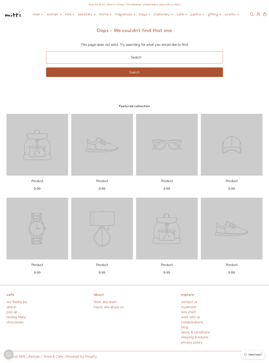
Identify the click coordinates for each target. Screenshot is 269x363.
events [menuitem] (230, 14)
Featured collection (134, 106)
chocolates (15, 322)
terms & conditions (195, 332)
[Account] (258, 14)
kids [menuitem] (68, 14)
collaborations (192, 322)
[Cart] (264, 14)
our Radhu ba (16, 302)
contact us (189, 302)
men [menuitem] (36, 14)
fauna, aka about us (109, 307)
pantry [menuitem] (196, 14)
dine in (11, 307)
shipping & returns (195, 337)
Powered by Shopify (81, 356)
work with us (190, 317)
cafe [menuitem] (180, 14)
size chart (188, 312)
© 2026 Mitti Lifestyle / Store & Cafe (34, 356)
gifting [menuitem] (213, 14)
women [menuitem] (52, 14)
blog (184, 327)
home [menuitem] (103, 14)
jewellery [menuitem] (85, 14)
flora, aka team (105, 302)
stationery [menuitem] (162, 14)
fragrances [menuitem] (123, 14)
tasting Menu (16, 317)
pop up (11, 312)
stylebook (189, 307)
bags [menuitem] (143, 14)
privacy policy (192, 342)
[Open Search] (252, 14)
